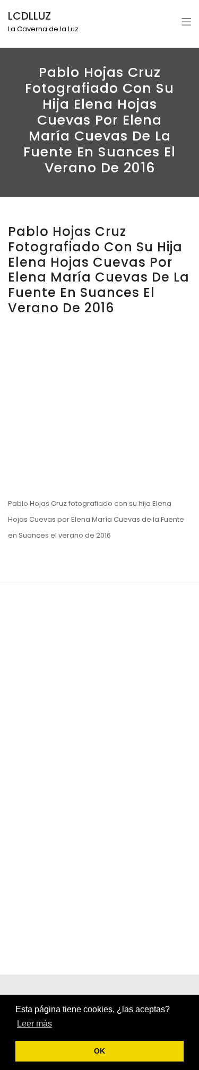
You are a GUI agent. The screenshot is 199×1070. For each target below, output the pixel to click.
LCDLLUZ (29, 15)
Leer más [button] (34, 1023)
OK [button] (99, 1051)
